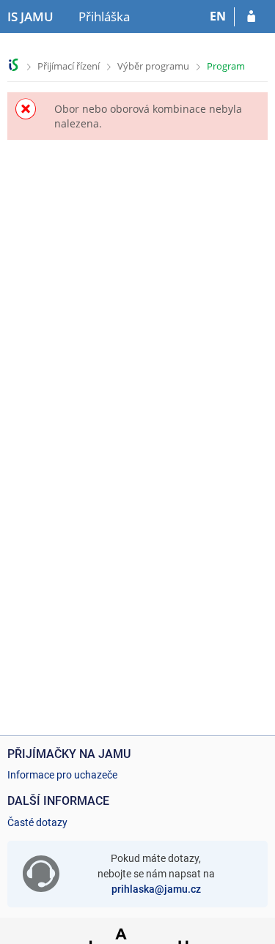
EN (218, 16)
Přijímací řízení (68, 66)
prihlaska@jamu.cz (156, 889)
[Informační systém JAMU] (13, 65)
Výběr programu (153, 66)
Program (226, 66)
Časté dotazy (37, 822)
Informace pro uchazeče (62, 775)
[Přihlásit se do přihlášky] (251, 16)
